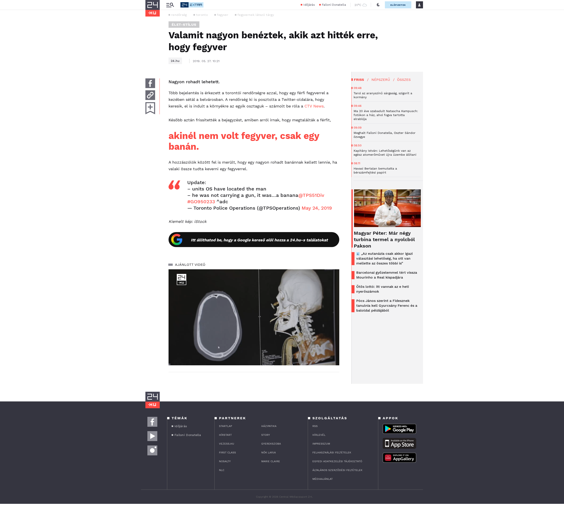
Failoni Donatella (334, 4)
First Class (227, 452)
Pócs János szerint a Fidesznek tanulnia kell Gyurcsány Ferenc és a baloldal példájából (386, 305)
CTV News (314, 106)
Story (265, 434)
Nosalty (225, 461)
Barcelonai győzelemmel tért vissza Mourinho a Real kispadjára (386, 274)
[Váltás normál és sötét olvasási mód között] (378, 4)
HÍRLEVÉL (318, 434)
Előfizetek (398, 5)
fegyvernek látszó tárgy (255, 15)
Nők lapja (268, 452)
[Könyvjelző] (150, 108)
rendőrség (179, 15)
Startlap (225, 426)
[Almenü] (170, 5)
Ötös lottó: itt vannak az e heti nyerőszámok (382, 289)
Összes (404, 80)
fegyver (222, 15)
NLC (221, 470)
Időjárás (309, 4)
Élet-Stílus (184, 24)
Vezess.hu (226, 443)
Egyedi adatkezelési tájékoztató (337, 461)
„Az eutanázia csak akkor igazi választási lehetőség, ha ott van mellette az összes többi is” (384, 258)
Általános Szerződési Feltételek (337, 470)
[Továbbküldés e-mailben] (150, 95)
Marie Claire (270, 461)
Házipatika (268, 426)
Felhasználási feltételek (331, 452)
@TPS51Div (311, 195)
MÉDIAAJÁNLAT (322, 478)
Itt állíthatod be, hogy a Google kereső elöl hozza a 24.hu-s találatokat (259, 240)
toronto (202, 15)
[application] (254, 317)
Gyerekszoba (271, 443)
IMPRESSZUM (321, 443)
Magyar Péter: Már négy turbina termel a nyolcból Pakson (384, 239)
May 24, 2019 (317, 208)
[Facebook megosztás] (150, 83)
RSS (315, 426)
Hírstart (225, 434)
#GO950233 (201, 201)
